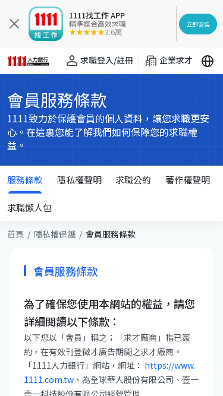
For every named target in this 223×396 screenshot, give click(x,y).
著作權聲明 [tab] (187, 179)
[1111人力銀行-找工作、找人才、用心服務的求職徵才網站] (32, 60)
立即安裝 (198, 24)
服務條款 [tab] (25, 179)
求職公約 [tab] (133, 179)
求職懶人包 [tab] (29, 207)
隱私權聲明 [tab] (79, 179)
